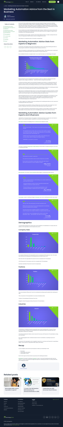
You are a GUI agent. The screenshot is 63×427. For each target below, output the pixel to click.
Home (6, 5)
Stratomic (38, 197)
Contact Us (52, 1)
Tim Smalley (21, 197)
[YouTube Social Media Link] (47, 417)
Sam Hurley (21, 121)
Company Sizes (7, 36)
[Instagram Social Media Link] (52, 417)
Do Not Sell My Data (15, 424)
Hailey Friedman (36, 146)
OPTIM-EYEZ (37, 121)
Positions (6, 37)
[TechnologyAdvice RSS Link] (58, 417)
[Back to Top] (56, 399)
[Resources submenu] (46, 1)
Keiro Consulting (33, 172)
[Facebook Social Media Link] (44, 417)
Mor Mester (21, 358)
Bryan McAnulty (21, 172)
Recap (6, 41)
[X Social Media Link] (50, 417)
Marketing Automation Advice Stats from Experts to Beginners (10, 27)
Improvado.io (30, 146)
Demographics (7, 34)
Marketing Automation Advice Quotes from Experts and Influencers (10, 31)
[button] (58, 2)
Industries (6, 39)
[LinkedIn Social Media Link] (55, 417)
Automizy (34, 358)
